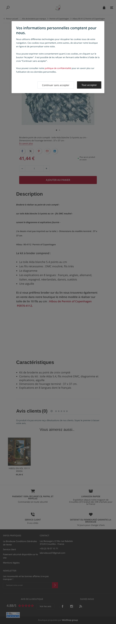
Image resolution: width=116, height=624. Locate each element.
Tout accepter (89, 85)
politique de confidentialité (58, 68)
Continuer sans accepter (55, 85)
